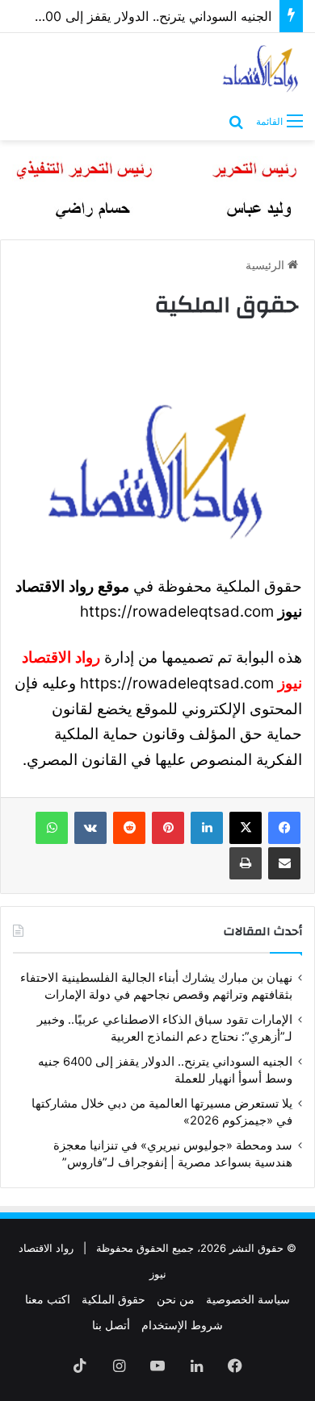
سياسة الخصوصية (248, 1299)
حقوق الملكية (113, 1299)
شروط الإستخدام (182, 1325)
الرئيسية (267, 265)
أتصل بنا (111, 1325)
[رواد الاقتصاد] (261, 68)
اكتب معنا (47, 1299)
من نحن (176, 1299)
